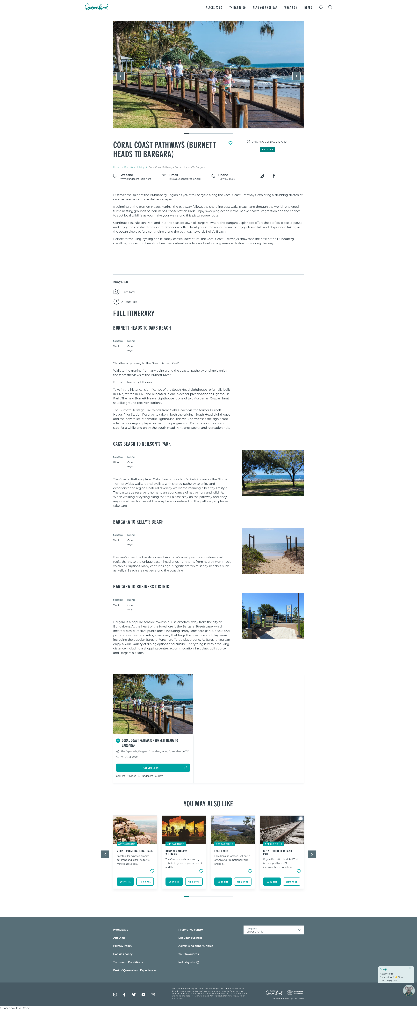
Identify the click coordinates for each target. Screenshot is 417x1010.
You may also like (208, 803)
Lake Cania (221, 850)
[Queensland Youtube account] (143, 994)
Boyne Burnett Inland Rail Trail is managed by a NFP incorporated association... (280, 863)
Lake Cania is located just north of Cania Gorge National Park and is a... (232, 859)
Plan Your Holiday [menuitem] (265, 7)
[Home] (96, 9)
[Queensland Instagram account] (115, 994)
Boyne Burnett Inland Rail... (277, 852)
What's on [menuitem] (290, 7)
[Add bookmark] (230, 142)
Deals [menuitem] (308, 7)
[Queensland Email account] (153, 994)
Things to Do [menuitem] (238, 7)
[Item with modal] (208, 75)
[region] (208, 219)
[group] (135, 854)
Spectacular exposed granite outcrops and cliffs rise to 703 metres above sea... (133, 859)
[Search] (330, 7)
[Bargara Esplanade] (208, 74)
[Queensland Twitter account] (134, 994)
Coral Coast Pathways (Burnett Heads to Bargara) (164, 149)
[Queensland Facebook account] (124, 994)
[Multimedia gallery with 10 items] (208, 77)
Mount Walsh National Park (135, 850)
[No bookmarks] (321, 7)
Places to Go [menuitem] (214, 7)
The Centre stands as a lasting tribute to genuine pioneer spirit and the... (183, 863)
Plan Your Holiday (134, 167)
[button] (120, 76)
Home (116, 167)
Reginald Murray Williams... (176, 852)
